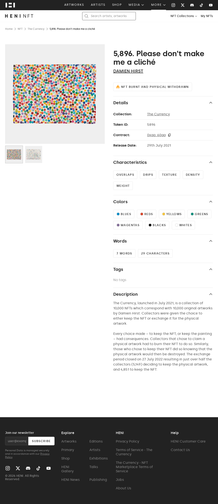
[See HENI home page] (10, 5)
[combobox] (184, 16)
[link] (207, 16)
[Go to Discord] (192, 5)
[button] (169, 135)
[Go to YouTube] (211, 5)
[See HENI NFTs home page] (19, 16)
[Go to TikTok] (201, 5)
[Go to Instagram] (173, 5)
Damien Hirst (128, 71)
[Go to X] (183, 5)
